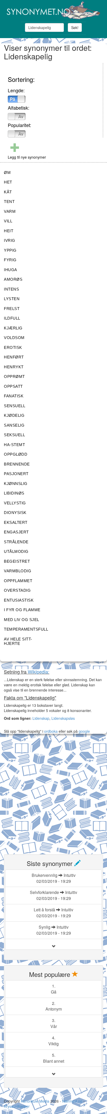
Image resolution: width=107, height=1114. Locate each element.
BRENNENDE (17, 464)
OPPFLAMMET (18, 581)
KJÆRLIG (13, 328)
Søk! (74, 27)
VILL (8, 221)
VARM (10, 211)
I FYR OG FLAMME (22, 610)
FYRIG (10, 260)
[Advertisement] (53, 795)
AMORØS (13, 279)
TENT (9, 201)
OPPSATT (13, 386)
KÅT (8, 192)
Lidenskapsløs (63, 718)
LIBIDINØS (14, 493)
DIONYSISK (15, 512)
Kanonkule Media (35, 1101)
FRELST (11, 308)
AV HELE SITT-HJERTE (18, 641)
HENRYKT (14, 367)
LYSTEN (11, 299)
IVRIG (9, 240)
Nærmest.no (72, 1101)
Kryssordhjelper (17, 1106)
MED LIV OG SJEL (21, 619)
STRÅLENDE (16, 542)
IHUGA (10, 269)
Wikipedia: (38, 671)
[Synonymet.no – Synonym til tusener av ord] (53, 10)
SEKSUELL (14, 435)
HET (8, 182)
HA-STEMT (14, 444)
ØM (7, 172)
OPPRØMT (14, 376)
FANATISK (13, 396)
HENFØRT (14, 357)
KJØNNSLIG (16, 483)
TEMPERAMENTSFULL (26, 629)
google (84, 731)
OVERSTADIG (17, 590)
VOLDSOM (14, 337)
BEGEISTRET (17, 561)
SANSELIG (14, 425)
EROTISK (13, 347)
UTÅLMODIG (16, 551)
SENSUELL (14, 406)
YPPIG (10, 250)
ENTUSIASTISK (19, 600)
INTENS (11, 289)
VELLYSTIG (15, 503)
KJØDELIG (14, 415)
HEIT (8, 231)
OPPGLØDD (15, 454)
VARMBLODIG (17, 571)
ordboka (50, 731)
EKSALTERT (16, 522)
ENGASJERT (16, 532)
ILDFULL (12, 318)
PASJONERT (16, 473)
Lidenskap (40, 718)
